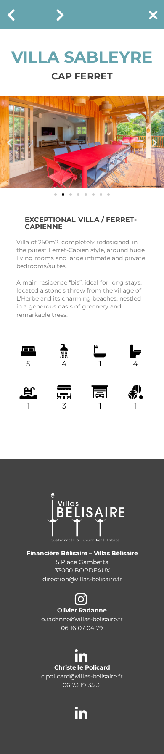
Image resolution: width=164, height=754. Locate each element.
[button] (9, 142)
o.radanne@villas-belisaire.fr (82, 619)
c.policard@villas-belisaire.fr (82, 676)
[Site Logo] (82, 518)
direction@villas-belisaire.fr (82, 579)
